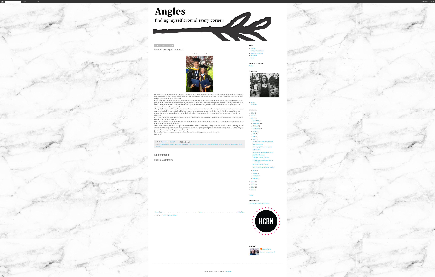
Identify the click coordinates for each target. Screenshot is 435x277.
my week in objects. (257, 53)
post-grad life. (234, 144)
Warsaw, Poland (258, 144)
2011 (253, 190)
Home (200, 212)
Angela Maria (266, 249)
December (256, 121)
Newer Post (158, 212)
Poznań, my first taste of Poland (262, 147)
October (255, 126)
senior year (158, 146)
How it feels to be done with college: (264, 167)
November (256, 123)
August (255, 131)
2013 (253, 184)
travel (252, 58)
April (254, 170)
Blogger (228, 271)
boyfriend (162, 144)
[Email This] (180, 142)
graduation (211, 144)
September (256, 129)
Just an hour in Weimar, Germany (263, 152)
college (167, 144)
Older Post (240, 212)
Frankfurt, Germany (258, 155)
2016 (253, 116)
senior (240, 144)
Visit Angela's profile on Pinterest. (259, 203)
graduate (184, 144)
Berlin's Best (256, 149)
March (255, 173)
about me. (254, 105)
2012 (253, 187)
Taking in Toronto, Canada (261, 157)
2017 (253, 113)
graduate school (202, 144)
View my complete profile (267, 252)
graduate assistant (192, 144)
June (254, 136)
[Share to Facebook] (186, 142)
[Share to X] (184, 142)
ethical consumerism (257, 51)
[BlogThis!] (182, 142)
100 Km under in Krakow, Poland (263, 141)
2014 (253, 182)
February (256, 176)
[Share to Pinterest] (188, 142)
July (254, 134)
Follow (251, 66)
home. (253, 102)
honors (216, 144)
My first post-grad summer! (261, 164)
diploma (172, 144)
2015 (253, 118)
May (254, 139)
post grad (221, 144)
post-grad (227, 144)
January (255, 178)
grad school (178, 144)
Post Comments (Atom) (170, 215)
